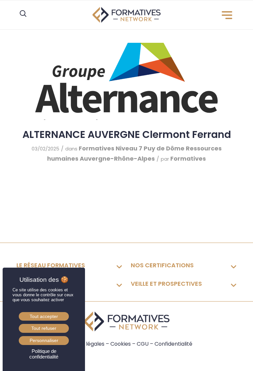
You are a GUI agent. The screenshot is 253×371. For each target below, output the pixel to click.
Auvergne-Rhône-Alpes (117, 158)
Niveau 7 (129, 148)
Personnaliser (44, 340)
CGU (143, 344)
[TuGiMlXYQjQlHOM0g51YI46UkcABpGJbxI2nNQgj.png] (126, 81)
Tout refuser (43, 328)
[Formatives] (126, 14)
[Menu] (227, 15)
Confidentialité (173, 344)
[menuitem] (227, 15)
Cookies (120, 344)
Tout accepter (44, 316)
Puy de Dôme (164, 148)
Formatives (96, 148)
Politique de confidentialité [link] (43, 353)
